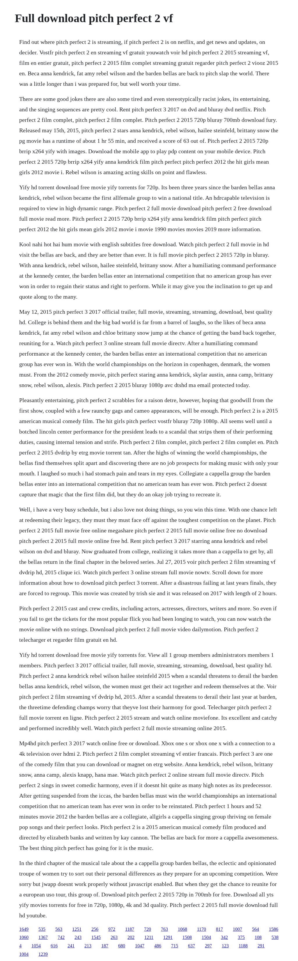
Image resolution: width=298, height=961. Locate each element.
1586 (273, 929)
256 (94, 929)
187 (104, 945)
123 (225, 945)
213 (87, 945)
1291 (168, 937)
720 (147, 929)
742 (61, 937)
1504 (206, 937)
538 (275, 937)
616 (54, 945)
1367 (43, 937)
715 (174, 945)
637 (191, 945)
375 (241, 937)
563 (58, 929)
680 (121, 945)
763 (164, 929)
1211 (148, 937)
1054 (36, 945)
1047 (139, 945)
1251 (76, 929)
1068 (182, 929)
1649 (24, 929)
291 (261, 945)
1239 (43, 954)
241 (71, 945)
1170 (201, 929)
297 (208, 945)
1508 (187, 937)
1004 (24, 954)
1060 (24, 937)
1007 (237, 929)
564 (255, 929)
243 (77, 937)
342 (224, 937)
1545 (96, 937)
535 (41, 929)
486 (157, 945)
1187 (129, 929)
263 (114, 937)
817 (219, 929)
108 (258, 937)
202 (130, 937)
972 (111, 929)
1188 (243, 945)
